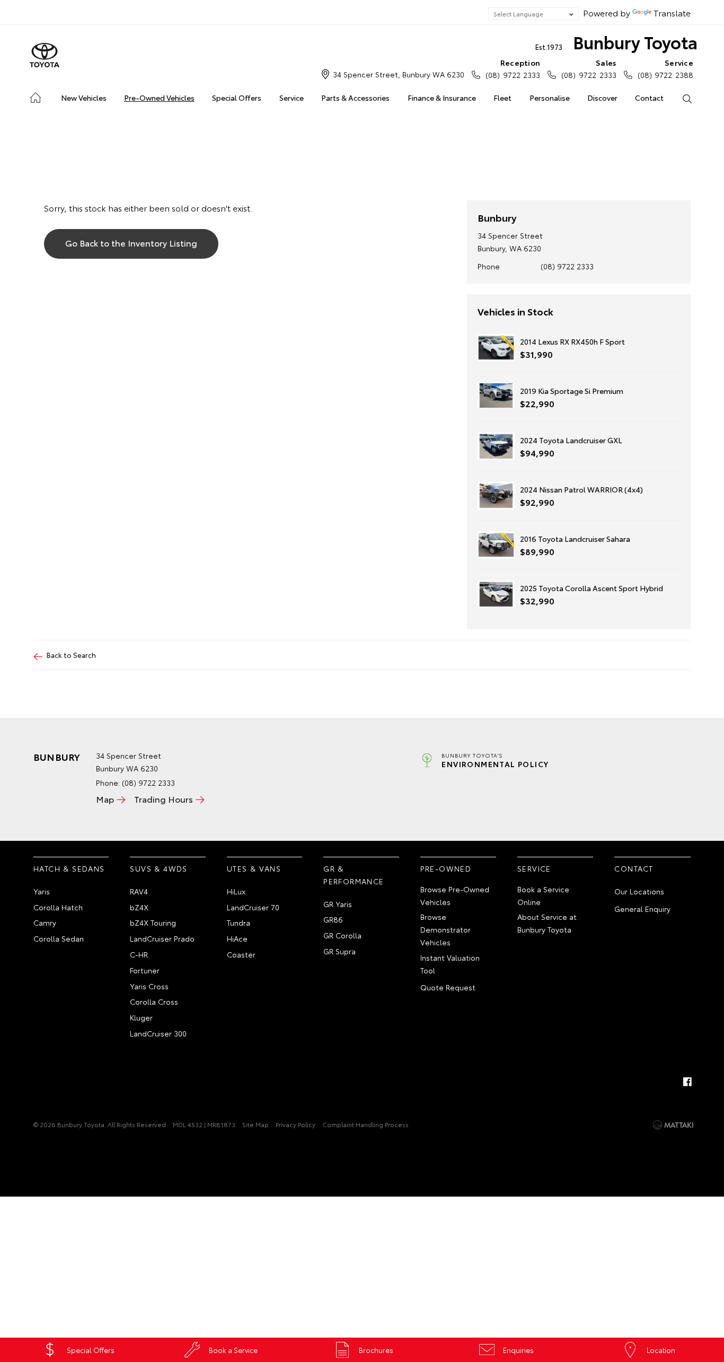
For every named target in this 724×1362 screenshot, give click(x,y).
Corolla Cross (154, 1001)
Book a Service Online (543, 895)
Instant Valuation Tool (450, 964)
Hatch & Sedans (69, 868)
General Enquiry (642, 908)
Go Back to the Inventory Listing (131, 242)
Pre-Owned (446, 868)
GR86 (333, 919)
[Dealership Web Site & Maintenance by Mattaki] (673, 1125)
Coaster (241, 954)
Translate (672, 12)
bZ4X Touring (153, 922)
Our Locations (639, 891)
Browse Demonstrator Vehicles (445, 929)
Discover (602, 97)
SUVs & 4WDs (158, 868)
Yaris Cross (149, 986)
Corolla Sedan (58, 938)
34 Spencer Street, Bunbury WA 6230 (398, 74)
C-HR (139, 954)
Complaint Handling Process (365, 1124)
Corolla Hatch (58, 907)
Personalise (549, 97)
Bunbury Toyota (616, 42)
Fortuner (145, 970)
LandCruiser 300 (158, 1033)
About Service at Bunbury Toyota (547, 923)
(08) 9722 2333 (512, 68)
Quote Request (447, 987)
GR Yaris (337, 904)
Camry (44, 922)
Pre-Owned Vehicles (159, 97)
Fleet (502, 97)
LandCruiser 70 (253, 907)
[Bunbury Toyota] (44, 55)
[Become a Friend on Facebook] (687, 1081)
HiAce (237, 938)
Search (687, 98)
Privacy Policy (295, 1124)
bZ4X (139, 907)
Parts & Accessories (355, 97)
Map (105, 799)
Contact (649, 97)
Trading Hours (163, 799)
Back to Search (71, 655)
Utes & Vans (254, 868)
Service (291, 97)
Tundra (238, 922)
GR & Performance (353, 874)
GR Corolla (342, 935)
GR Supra (339, 951)
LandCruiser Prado (162, 938)
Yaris (41, 891)
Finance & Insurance (442, 97)
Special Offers (236, 97)
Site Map (255, 1124)
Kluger (141, 1017)
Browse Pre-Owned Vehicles (454, 895)
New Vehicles (84, 97)
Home (35, 95)
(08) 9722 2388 (665, 68)
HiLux (236, 891)
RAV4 (139, 891)
